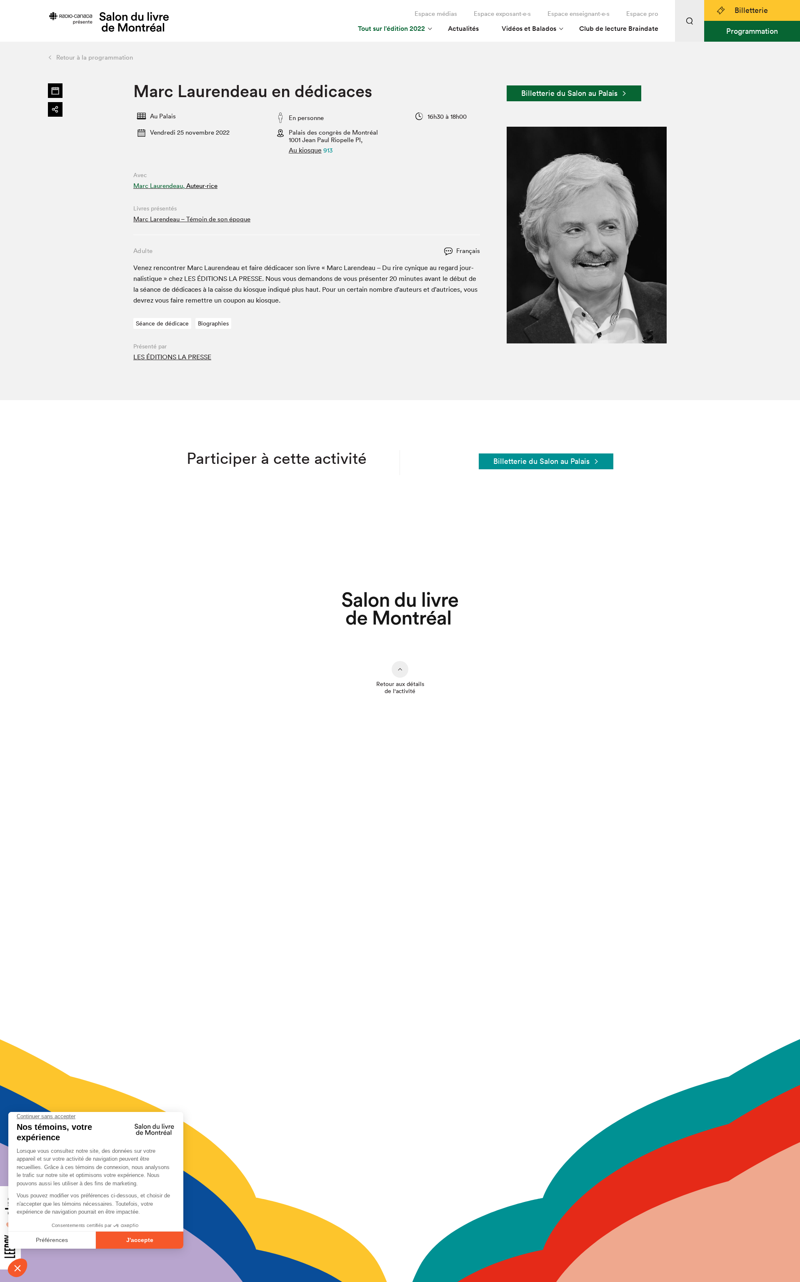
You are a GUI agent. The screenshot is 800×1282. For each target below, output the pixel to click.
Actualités (463, 28)
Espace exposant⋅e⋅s (502, 14)
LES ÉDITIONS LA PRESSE (172, 357)
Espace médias (436, 14)
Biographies (213, 323)
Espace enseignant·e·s (579, 14)
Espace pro (642, 14)
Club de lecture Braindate (618, 28)
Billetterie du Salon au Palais (569, 93)
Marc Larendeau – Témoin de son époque (191, 219)
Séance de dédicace (162, 323)
